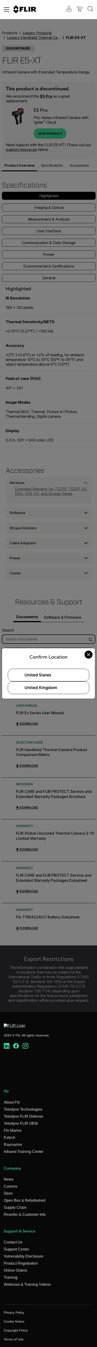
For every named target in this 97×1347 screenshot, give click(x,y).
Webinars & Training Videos (27, 1284)
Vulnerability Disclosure (23, 1256)
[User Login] (66, 9)
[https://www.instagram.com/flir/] (25, 1046)
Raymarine (13, 1145)
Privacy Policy (14, 1312)
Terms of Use (14, 1339)
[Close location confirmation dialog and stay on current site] (89, 655)
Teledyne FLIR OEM (21, 1123)
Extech (9, 1138)
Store (8, 1193)
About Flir (12, 1102)
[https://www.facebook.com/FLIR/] (16, 1046)
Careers (10, 1186)
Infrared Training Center (23, 1152)
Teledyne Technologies (23, 1109)
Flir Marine (13, 1130)
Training (10, 1277)
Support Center (16, 1249)
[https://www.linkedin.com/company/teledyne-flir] (6, 1046)
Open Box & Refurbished (24, 1200)
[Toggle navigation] (6, 9)
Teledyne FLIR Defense (23, 1116)
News (8, 1179)
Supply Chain (15, 1207)
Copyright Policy (16, 1330)
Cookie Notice (14, 1321)
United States (37, 675)
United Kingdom (40, 687)
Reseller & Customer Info (25, 1215)
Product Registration (21, 1263)
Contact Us (13, 1242)
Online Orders (15, 1270)
